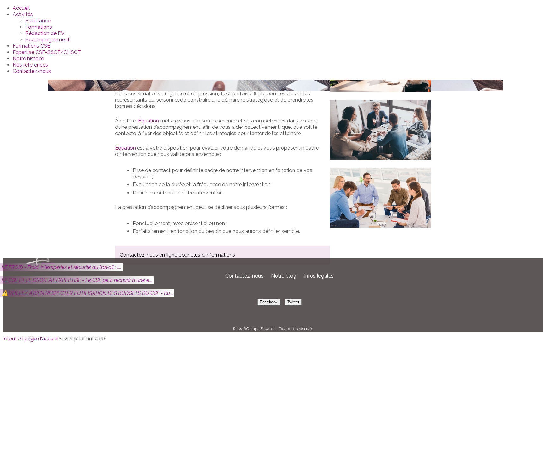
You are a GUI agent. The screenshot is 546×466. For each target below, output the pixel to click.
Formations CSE (31, 46)
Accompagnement (47, 40)
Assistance (38, 21)
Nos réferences (30, 65)
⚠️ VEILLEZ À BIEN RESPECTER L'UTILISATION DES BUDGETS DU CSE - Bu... (87, 293)
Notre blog (283, 276)
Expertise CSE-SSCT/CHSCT (47, 52)
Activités (23, 14)
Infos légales (319, 276)
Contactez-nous (32, 71)
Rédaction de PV (44, 33)
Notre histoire (28, 59)
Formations (38, 27)
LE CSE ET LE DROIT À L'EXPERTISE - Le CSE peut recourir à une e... (77, 280)
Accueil (21, 8)
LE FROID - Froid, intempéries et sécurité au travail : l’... (61, 267)
